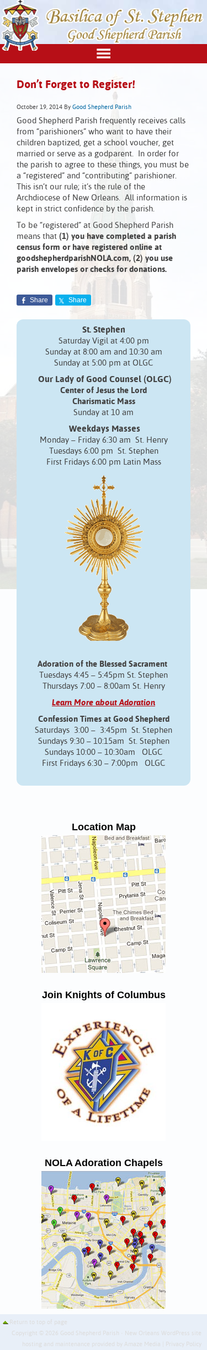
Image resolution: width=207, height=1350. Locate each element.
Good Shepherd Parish (101, 107)
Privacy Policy (183, 1344)
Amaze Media (142, 1344)
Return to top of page (38, 1322)
